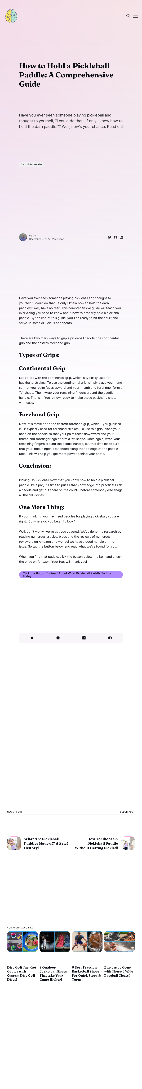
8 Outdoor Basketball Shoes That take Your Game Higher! (53, 973)
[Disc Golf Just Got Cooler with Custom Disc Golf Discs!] (22, 941)
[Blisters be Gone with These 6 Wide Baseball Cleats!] (119, 941)
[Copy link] (110, 638)
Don (35, 235)
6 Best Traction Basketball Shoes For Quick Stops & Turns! (86, 973)
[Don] (23, 237)
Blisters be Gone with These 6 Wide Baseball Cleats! (118, 971)
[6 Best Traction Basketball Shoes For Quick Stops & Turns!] (87, 941)
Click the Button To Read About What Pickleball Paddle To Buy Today (67, 574)
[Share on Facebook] (114, 237)
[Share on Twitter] (108, 237)
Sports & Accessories (31, 164)
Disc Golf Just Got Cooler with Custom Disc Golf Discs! (21, 973)
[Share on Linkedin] (120, 237)
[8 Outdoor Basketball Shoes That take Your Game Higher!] (54, 941)
